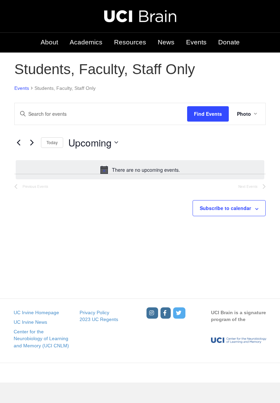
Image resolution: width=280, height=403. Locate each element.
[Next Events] (32, 142)
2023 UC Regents (99, 319)
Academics (86, 42)
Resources (130, 42)
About (49, 42)
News (166, 42)
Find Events (208, 113)
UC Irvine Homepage (36, 312)
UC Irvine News (30, 322)
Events (196, 42)
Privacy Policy (94, 312)
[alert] (140, 169)
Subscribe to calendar (225, 208)
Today (52, 142)
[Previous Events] (18, 142)
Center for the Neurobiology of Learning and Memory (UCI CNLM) (41, 338)
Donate (229, 42)
